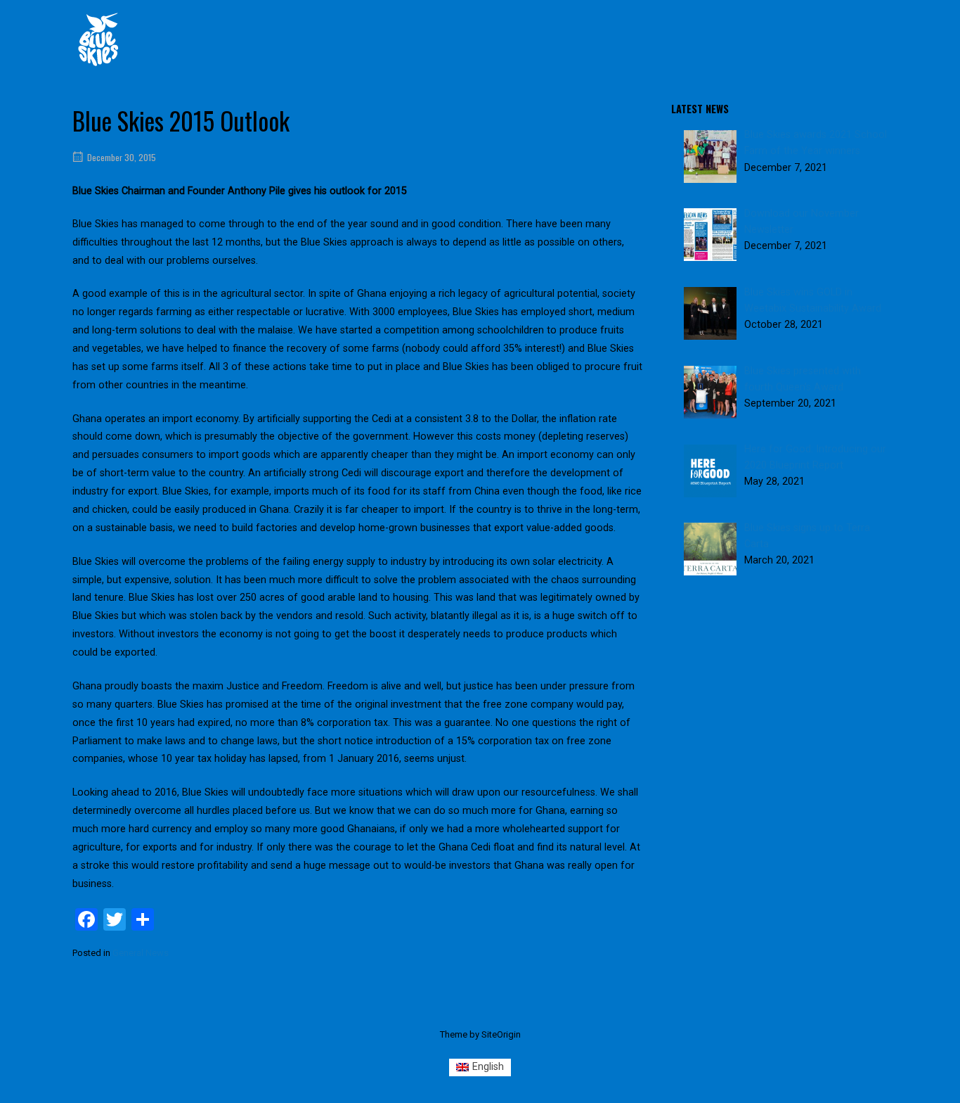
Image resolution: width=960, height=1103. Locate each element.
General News (140, 953)
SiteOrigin (501, 1034)
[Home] (98, 39)
